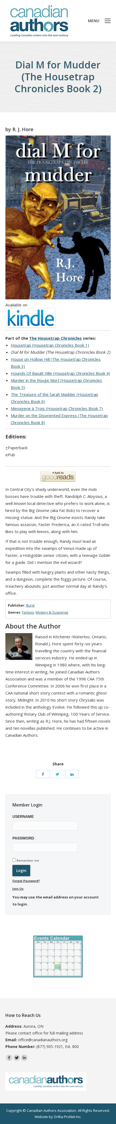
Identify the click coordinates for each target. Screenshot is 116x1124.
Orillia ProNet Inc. (67, 1116)
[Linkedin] (24, 1057)
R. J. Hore (22, 129)
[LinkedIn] (72, 774)
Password (23, 838)
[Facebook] (43, 774)
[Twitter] (57, 774)
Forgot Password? (26, 881)
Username (23, 816)
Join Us (17, 889)
